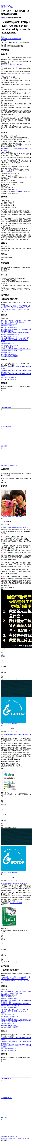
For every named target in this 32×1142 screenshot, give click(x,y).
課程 (10, 5)
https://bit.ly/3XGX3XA (16, 767)
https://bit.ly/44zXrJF (16, 903)
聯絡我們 (3, 271)
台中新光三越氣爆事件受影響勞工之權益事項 (14, 527)
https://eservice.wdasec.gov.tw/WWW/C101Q (13, 64)
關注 (2, 37)
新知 (11, 7)
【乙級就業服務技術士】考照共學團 (12, 516)
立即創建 (6, 475)
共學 (8, 7)
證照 (2, 7)
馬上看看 (3, 1140)
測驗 (5, 7)
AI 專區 (3, 5)
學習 (7, 5)
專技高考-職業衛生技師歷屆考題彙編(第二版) (14, 883)
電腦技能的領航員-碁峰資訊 (9, 723)
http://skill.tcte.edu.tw (10, 171)
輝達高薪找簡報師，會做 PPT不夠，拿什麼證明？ (16, 1138)
